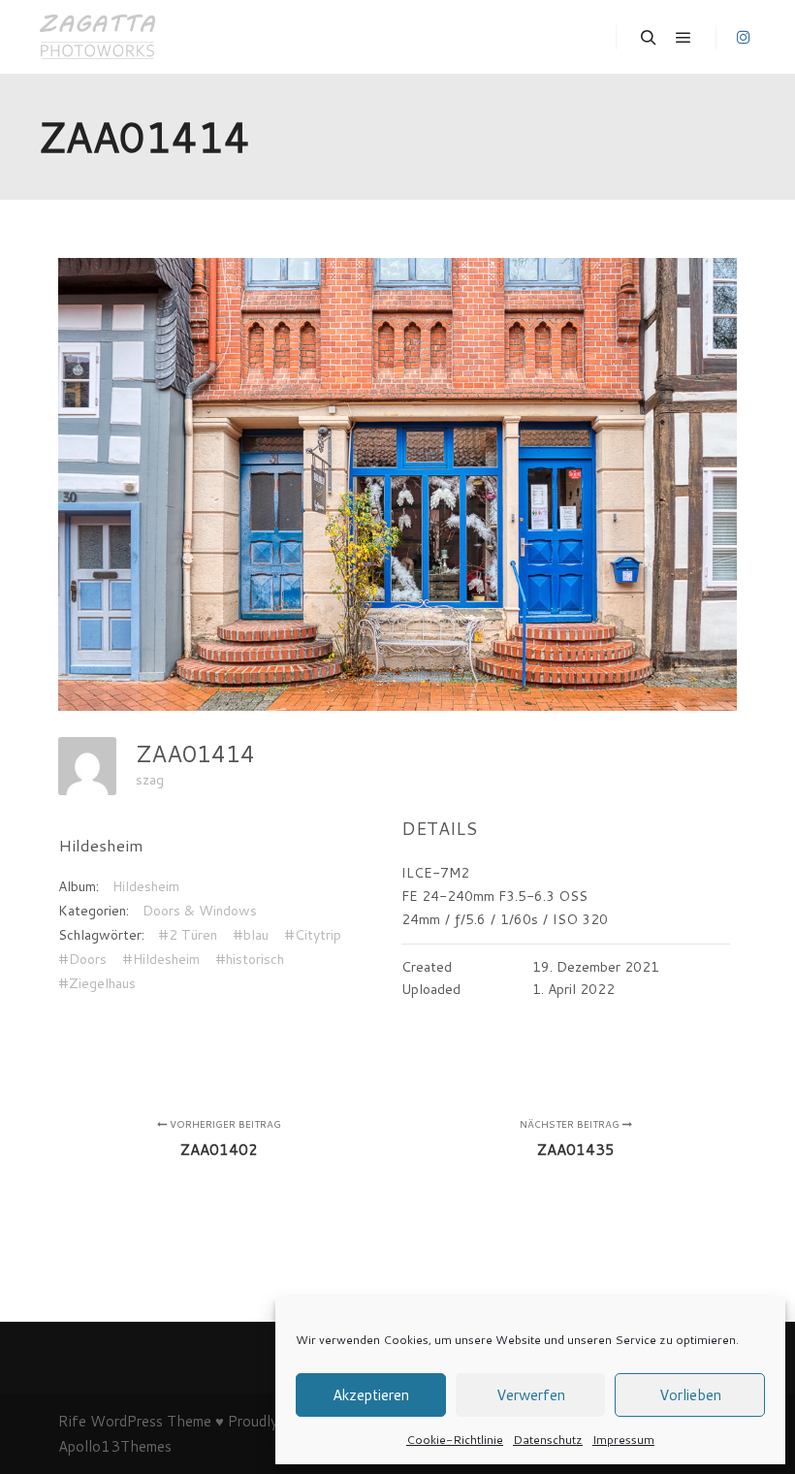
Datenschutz (548, 1439)
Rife (72, 1421)
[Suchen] (648, 37)
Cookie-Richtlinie (454, 1439)
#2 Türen (187, 935)
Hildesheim (145, 886)
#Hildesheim (161, 959)
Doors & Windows (200, 910)
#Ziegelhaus (97, 983)
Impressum (623, 1439)
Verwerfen (530, 1395)
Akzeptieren (371, 1395)
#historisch (249, 959)
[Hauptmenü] (683, 37)
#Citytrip (312, 935)
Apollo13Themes (115, 1446)
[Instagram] (743, 36)
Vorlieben (690, 1395)
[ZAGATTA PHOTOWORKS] (97, 37)
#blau (251, 935)
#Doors (82, 959)
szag (150, 779)
